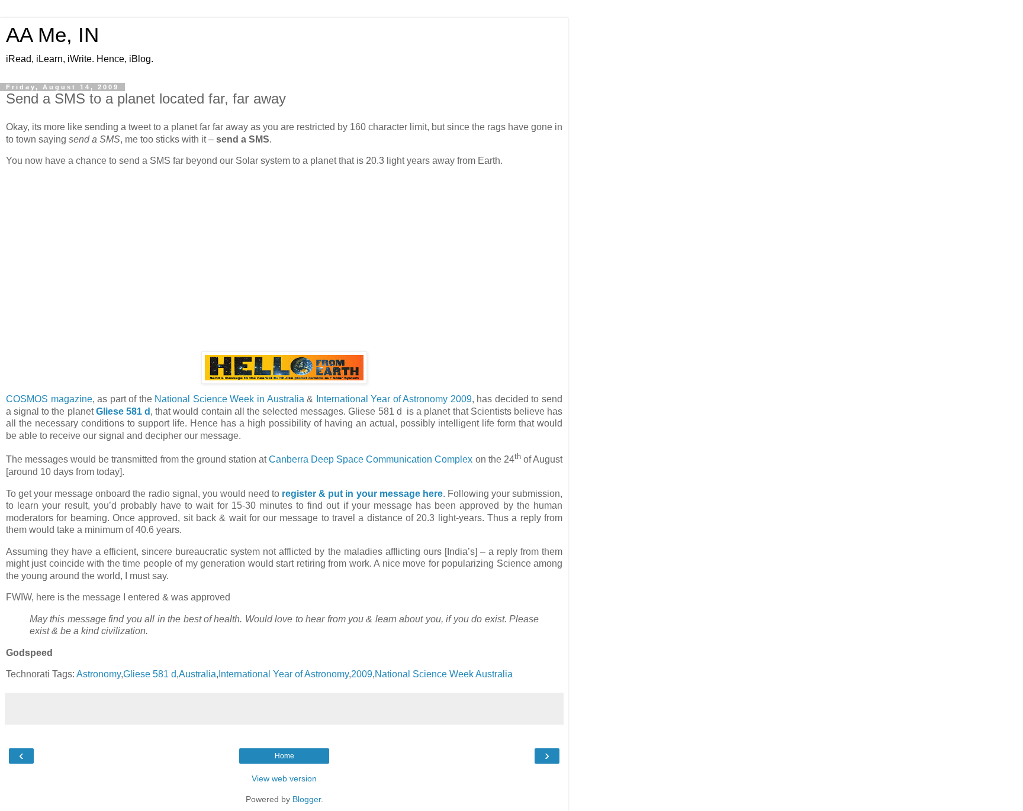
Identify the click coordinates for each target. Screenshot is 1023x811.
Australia (197, 674)
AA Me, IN (52, 35)
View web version (284, 778)
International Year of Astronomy (283, 674)
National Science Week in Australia (229, 399)
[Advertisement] (284, 259)
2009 (361, 674)
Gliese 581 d (149, 674)
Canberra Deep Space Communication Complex (370, 460)
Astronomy (98, 674)
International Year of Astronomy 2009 (394, 399)
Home (284, 756)
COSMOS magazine (49, 399)
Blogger (306, 799)
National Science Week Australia (444, 674)
